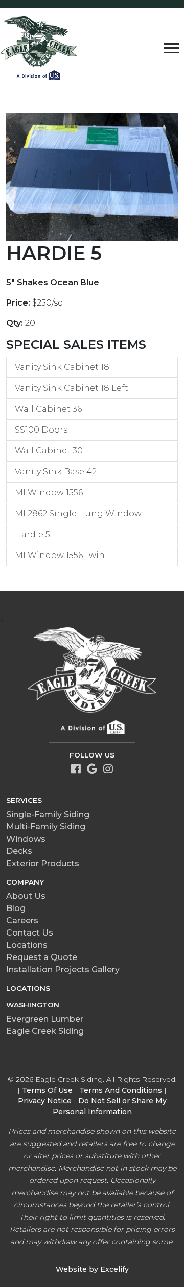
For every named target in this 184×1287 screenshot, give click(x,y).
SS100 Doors (41, 430)
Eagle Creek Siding (45, 1031)
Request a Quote (41, 957)
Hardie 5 (32, 534)
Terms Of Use (47, 1090)
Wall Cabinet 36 (48, 409)
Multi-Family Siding (45, 826)
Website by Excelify (92, 1269)
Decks (19, 851)
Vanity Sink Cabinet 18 (62, 367)
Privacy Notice (45, 1100)
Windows (25, 839)
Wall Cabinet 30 (49, 451)
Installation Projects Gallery (63, 969)
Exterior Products (42, 863)
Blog (16, 908)
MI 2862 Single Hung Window (78, 513)
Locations (27, 945)
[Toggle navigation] (171, 48)
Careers (22, 920)
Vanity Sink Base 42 (56, 471)
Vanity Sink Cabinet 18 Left (71, 388)
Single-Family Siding (47, 814)
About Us (25, 896)
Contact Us (29, 933)
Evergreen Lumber (44, 1019)
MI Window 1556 (49, 492)
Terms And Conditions (120, 1090)
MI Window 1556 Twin (60, 555)
